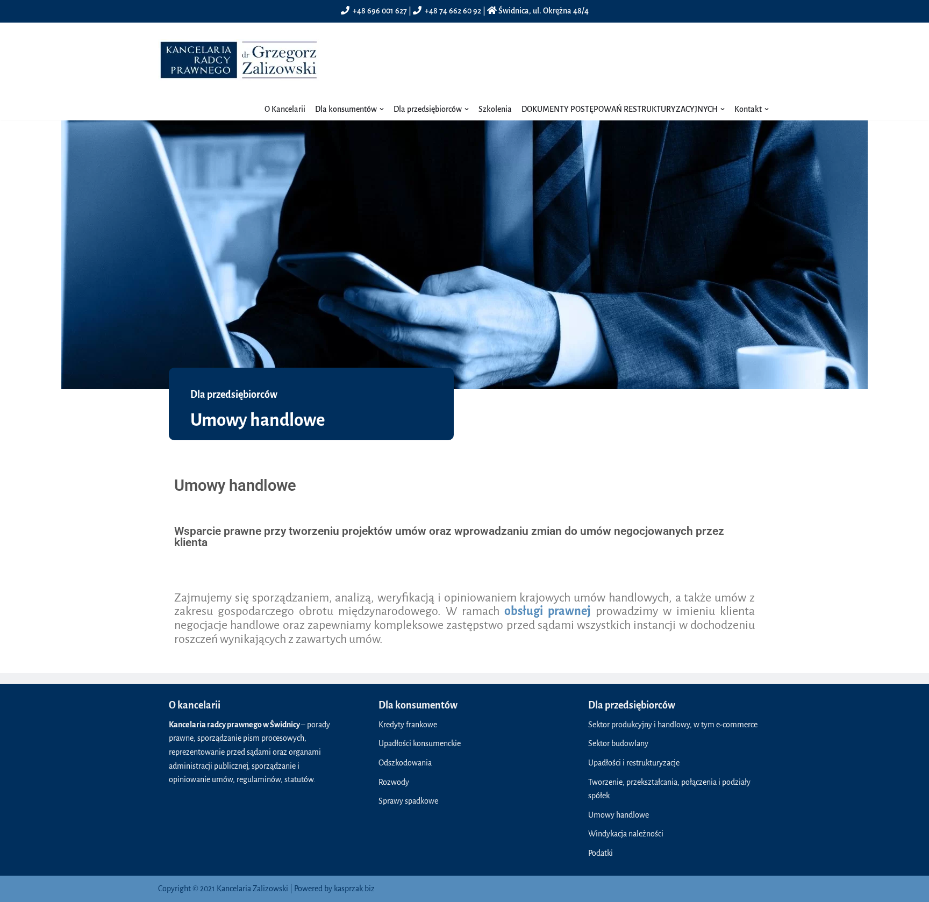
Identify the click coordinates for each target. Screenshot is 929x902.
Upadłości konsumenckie (419, 743)
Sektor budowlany (618, 743)
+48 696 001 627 (380, 10)
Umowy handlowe (618, 815)
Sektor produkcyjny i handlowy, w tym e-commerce (673, 724)
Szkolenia (495, 109)
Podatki (600, 853)
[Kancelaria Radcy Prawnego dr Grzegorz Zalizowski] (238, 60)
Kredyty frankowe (407, 724)
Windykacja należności (625, 833)
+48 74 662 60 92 (453, 10)
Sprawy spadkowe (408, 801)
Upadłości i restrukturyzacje (634, 762)
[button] (382, 109)
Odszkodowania (405, 762)
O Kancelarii (285, 109)
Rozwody (393, 782)
